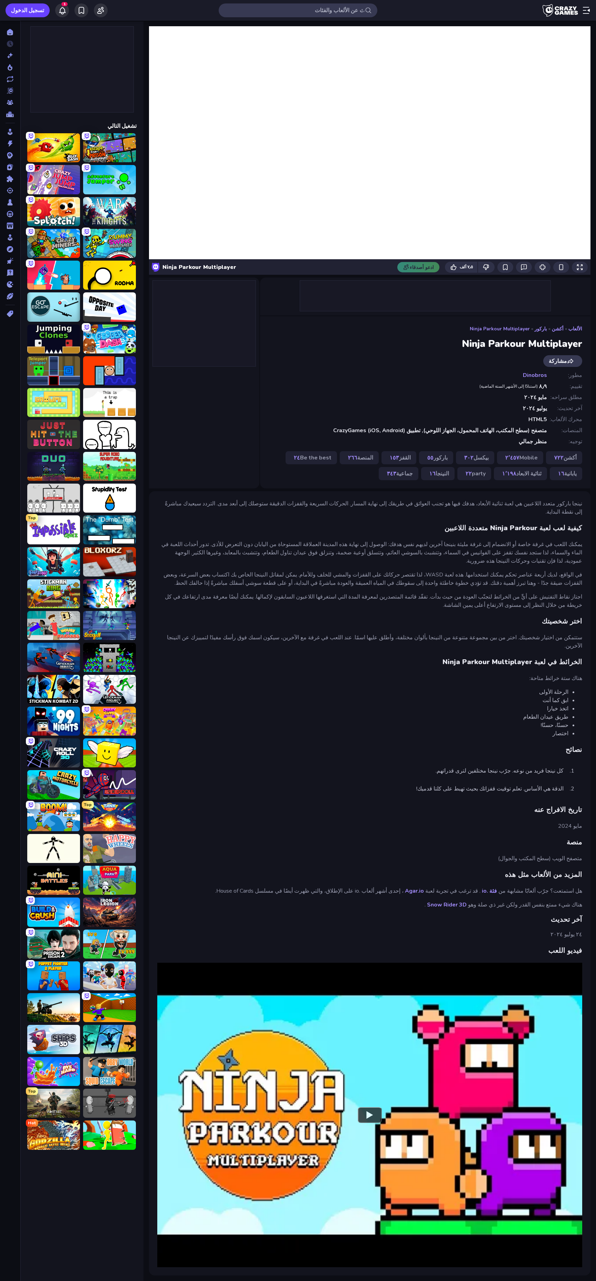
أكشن (558, 329)
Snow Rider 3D (447, 905)
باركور (541, 329)
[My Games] (81, 10)
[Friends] (101, 10)
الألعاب (575, 329)
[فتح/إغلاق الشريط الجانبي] (586, 10)
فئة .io (489, 891)
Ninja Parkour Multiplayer (500, 329)
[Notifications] (62, 10)
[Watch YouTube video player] (370, 1115)
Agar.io (414, 891)
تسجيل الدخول (27, 10)
